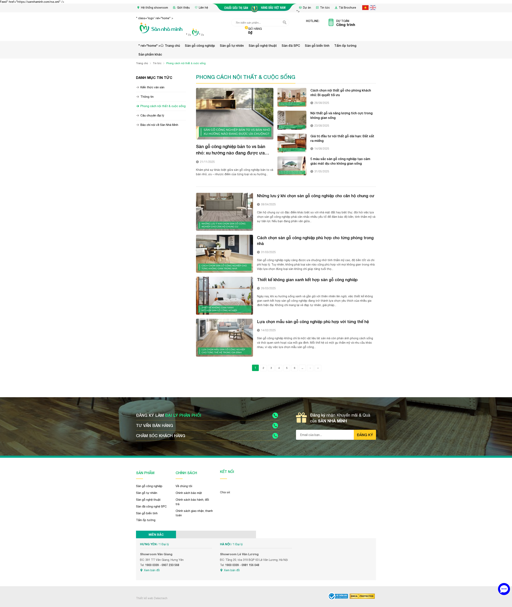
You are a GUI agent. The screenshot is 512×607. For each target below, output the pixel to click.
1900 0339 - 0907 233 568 (162, 565)
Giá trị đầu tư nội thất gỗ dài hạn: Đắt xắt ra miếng (342, 138)
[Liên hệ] (504, 589)
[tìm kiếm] (284, 22)
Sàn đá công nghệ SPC (151, 506)
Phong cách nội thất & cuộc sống (163, 106)
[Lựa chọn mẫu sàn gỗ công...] (224, 338)
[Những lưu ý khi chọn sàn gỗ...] (224, 212)
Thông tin (147, 96)
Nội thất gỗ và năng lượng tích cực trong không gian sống (341, 115)
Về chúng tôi (184, 486)
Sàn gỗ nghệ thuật (263, 45)
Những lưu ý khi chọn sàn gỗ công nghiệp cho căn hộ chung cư (315, 195)
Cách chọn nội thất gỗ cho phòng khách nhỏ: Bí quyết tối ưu (340, 92)
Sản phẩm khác (150, 54)
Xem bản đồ (152, 570)
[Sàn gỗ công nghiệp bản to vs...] (234, 113)
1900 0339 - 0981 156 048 (242, 565)
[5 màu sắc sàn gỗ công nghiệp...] (291, 165)
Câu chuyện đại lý (152, 115)
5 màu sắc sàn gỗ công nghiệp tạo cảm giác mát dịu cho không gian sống (340, 161)
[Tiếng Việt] (365, 7)
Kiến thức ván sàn (152, 87)
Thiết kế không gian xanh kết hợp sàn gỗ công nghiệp (307, 279)
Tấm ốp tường (345, 45)
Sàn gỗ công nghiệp (200, 45)
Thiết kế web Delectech (151, 598)
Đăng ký (365, 435)
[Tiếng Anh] (373, 7)
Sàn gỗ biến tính (317, 45)
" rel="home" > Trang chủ (159, 45)
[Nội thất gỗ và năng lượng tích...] (291, 120)
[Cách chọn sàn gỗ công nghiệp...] (224, 254)
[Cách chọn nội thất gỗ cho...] (291, 97)
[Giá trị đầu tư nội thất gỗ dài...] (291, 143)
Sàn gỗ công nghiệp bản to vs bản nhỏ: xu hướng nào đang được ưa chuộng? (230, 150)
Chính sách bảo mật (189, 493)
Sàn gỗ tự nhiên (232, 45)
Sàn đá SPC (291, 45)
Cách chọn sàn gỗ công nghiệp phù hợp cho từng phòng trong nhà (315, 240)
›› (318, 367)
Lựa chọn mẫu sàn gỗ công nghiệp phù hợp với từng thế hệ (313, 321)
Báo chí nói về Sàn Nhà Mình (159, 124)
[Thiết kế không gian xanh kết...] (224, 296)
